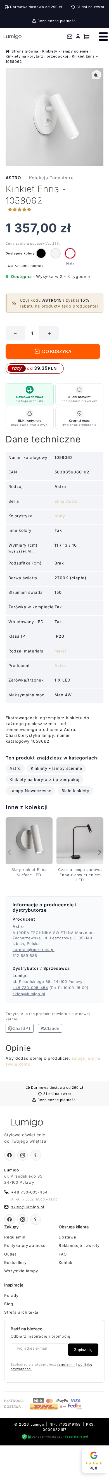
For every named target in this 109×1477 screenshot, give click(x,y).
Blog (8, 1304)
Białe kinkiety (75, 790)
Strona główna (24, 51)
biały (59, 515)
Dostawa (67, 1237)
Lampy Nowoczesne (30, 790)
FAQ (63, 1254)
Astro (13, 177)
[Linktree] (35, 1155)
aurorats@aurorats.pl (33, 949)
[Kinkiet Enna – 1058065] (55, 253)
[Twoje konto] (78, 36)
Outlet (10, 1254)
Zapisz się (83, 1349)
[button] (96, 75)
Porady (11, 1295)
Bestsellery (15, 1262)
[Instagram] (22, 1155)
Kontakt (66, 1262)
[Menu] (103, 36)
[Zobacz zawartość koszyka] (86, 36)
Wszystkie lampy (21, 1271)
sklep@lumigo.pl (29, 994)
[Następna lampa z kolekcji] (99, 852)
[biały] (70, 253)
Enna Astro (65, 501)
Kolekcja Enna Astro (51, 177)
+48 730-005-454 (30, 987)
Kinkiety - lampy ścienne (65, 51)
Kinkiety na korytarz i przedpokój (37, 56)
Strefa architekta (21, 1312)
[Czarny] (41, 253)
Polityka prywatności (25, 1245)
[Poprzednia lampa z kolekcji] (10, 852)
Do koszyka (57, 351)
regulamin (66, 1364)
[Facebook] (9, 1155)
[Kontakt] (69, 36)
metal (60, 651)
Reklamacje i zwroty (79, 1245)
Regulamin (14, 1237)
